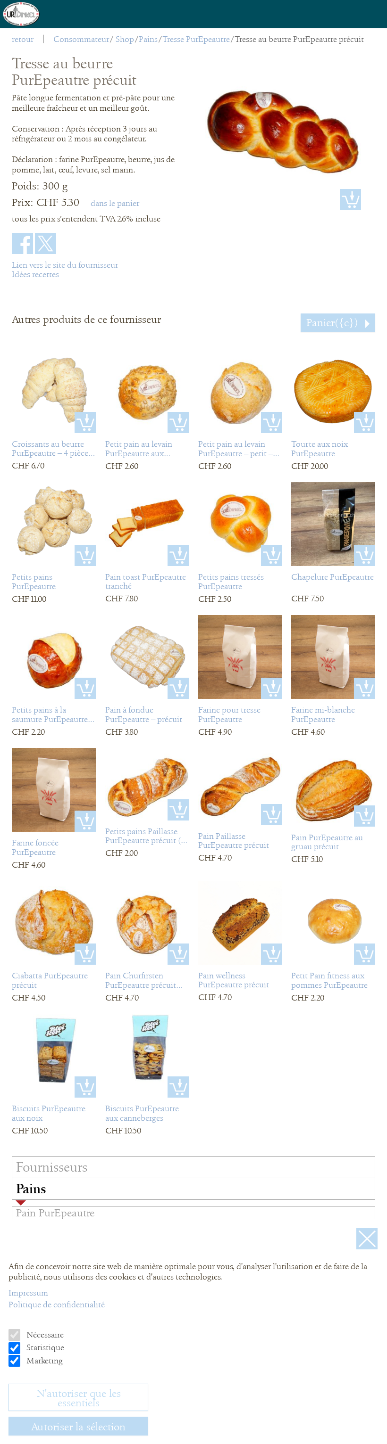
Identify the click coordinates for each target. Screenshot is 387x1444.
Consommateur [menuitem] (81, 39)
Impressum (28, 1292)
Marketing (44, 1360)
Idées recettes (35, 274)
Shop (125, 39)
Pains (148, 39)
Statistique (44, 1347)
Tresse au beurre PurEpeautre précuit (299, 39)
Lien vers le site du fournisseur (65, 265)
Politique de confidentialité (56, 1304)
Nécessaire (44, 1334)
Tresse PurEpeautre (196, 39)
